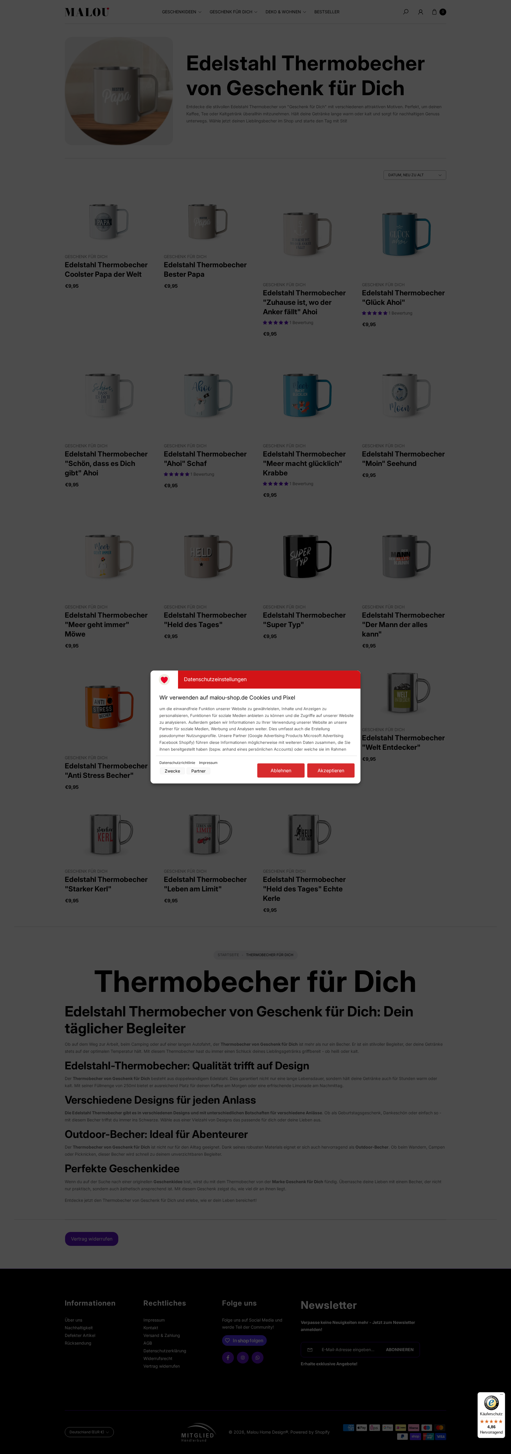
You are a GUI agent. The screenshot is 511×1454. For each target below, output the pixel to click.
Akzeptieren (331, 770)
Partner (198, 770)
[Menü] (501, 1395)
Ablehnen (281, 770)
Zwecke (172, 770)
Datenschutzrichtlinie (177, 762)
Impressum (208, 762)
